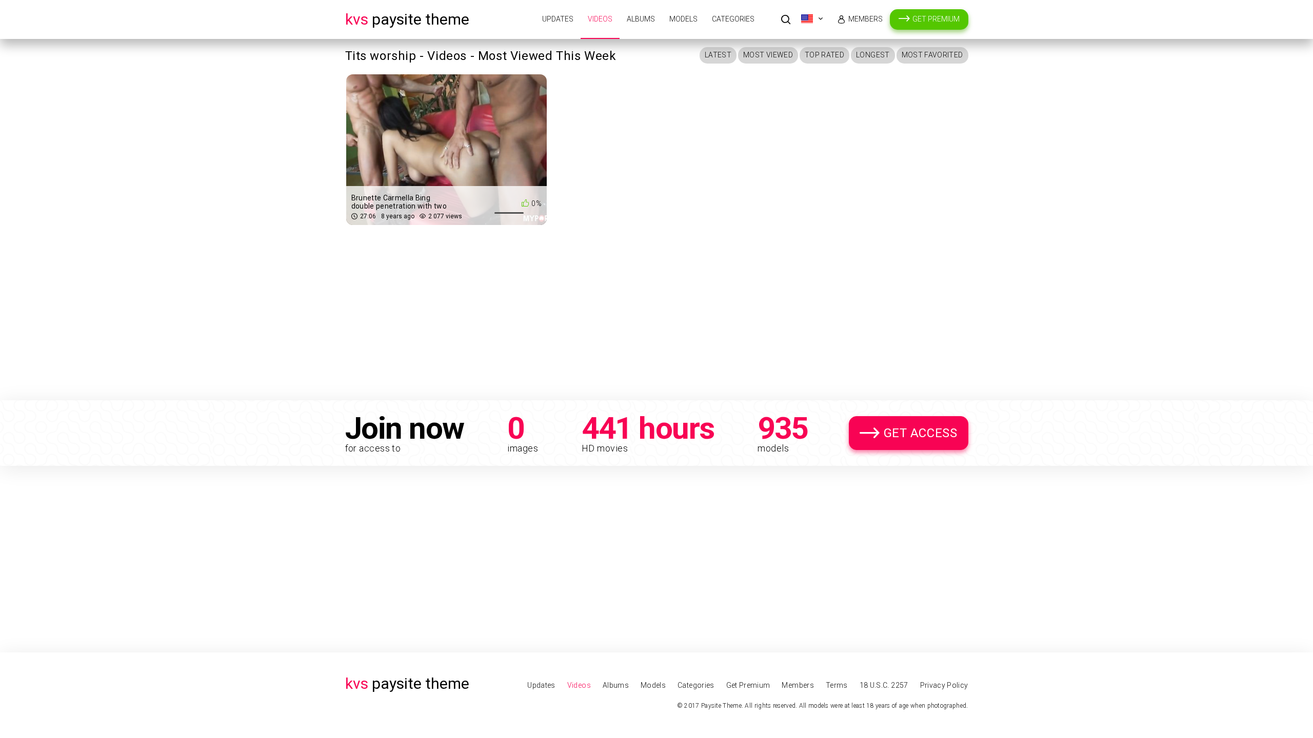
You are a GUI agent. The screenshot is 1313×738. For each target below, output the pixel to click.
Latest (718, 55)
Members (865, 19)
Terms (837, 685)
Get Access (921, 433)
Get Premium (936, 19)
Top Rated (824, 55)
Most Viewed (768, 55)
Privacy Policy (944, 685)
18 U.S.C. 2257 (884, 685)
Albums (641, 19)
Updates (557, 19)
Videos (600, 19)
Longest (872, 55)
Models (683, 19)
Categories (733, 19)
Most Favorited (932, 55)
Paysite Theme (407, 19)
